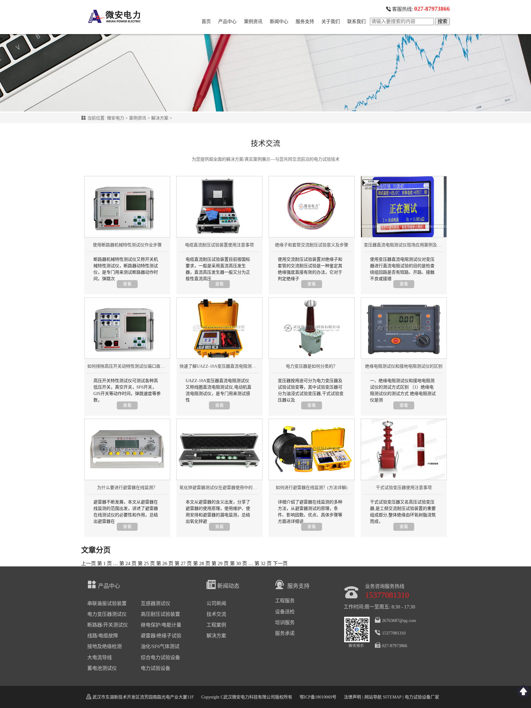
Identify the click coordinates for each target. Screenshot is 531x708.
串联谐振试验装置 (107, 603)
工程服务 (285, 600)
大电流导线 (99, 657)
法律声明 (352, 697)
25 (146, 563)
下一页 (280, 563)
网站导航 (373, 697)
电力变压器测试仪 (107, 614)
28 (201, 563)
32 (263, 563)
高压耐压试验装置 (160, 614)
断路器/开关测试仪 (107, 625)
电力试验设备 (155, 668)
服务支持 (305, 21)
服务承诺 (285, 633)
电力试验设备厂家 (422, 697)
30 (238, 563)
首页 (206, 21)
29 (220, 563)
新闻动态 (228, 586)
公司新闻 (216, 603)
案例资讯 (253, 21)
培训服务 (285, 622)
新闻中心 (279, 21)
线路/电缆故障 (102, 635)
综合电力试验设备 (160, 657)
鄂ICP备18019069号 (318, 697)
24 (127, 563)
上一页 (88, 563)
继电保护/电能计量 (161, 625)
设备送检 (285, 611)
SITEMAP (392, 697)
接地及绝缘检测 (104, 646)
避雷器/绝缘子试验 (161, 635)
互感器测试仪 (155, 603)
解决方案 (159, 118)
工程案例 (216, 625)
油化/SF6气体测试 (160, 646)
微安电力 (115, 118)
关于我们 (330, 21)
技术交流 (216, 614)
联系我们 (356, 21)
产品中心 (227, 21)
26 (164, 563)
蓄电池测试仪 (102, 668)
